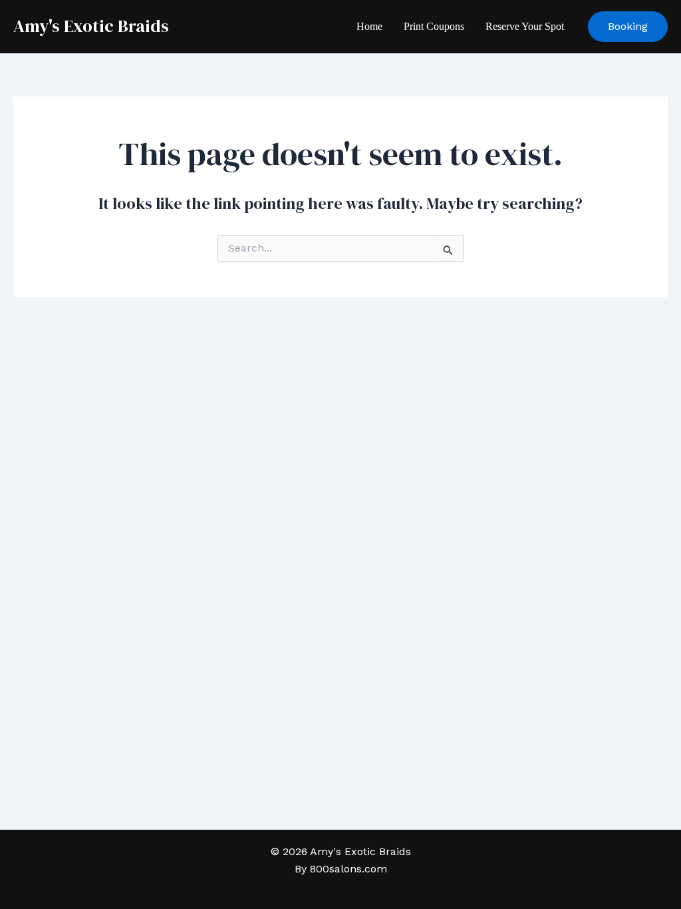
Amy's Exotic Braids (91, 26)
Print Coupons (434, 26)
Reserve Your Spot (524, 26)
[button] (628, 26)
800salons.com (348, 868)
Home (369, 26)
